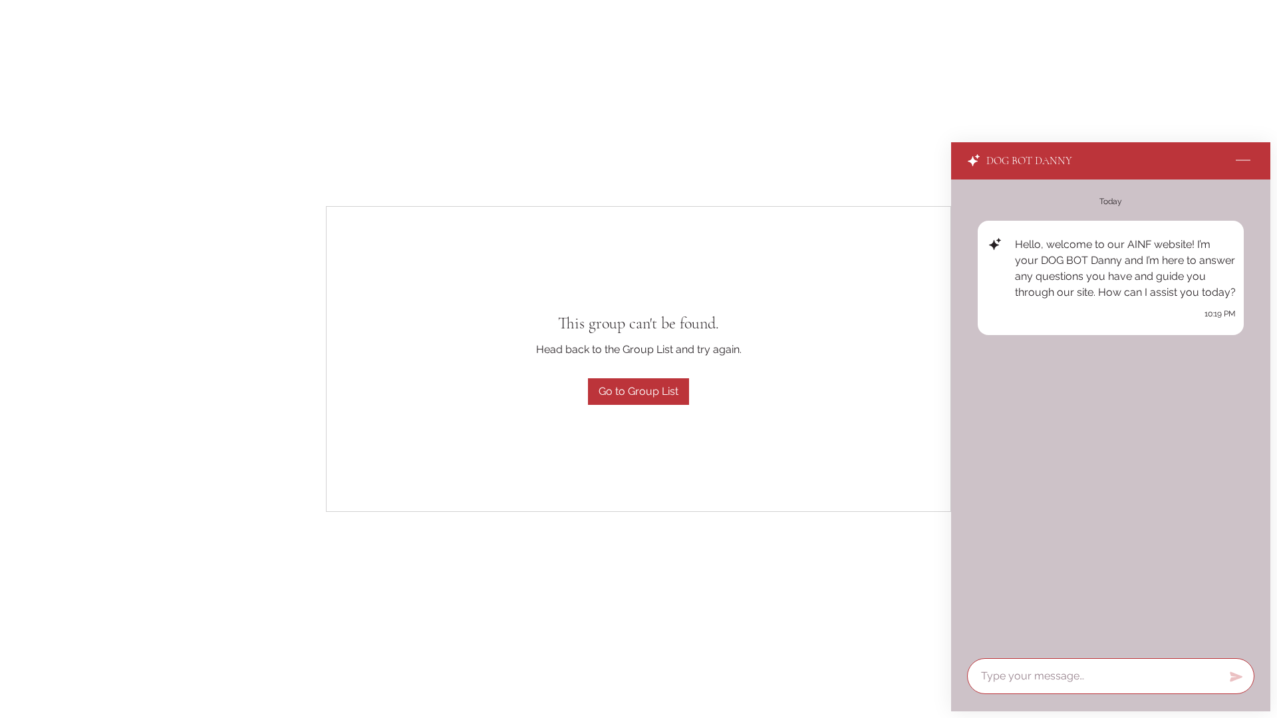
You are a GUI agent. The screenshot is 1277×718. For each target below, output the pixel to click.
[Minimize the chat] (1243, 161)
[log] (1110, 415)
